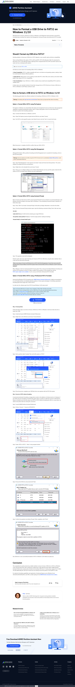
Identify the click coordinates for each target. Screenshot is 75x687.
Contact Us (69, 674)
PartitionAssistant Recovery (23, 669)
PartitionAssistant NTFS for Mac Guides (41, 667)
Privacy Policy (65, 684)
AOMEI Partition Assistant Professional (42, 279)
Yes (51, 583)
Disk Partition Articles (57, 665)
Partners (69, 672)
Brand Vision (70, 667)
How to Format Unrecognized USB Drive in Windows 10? (24, 612)
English (5, 670)
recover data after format (22, 294)
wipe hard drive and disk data (30, 99)
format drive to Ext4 (24, 291)
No (57, 583)
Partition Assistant (21, 665)
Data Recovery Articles (57, 669)
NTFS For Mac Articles (57, 667)
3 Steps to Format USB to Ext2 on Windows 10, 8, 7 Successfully (49, 613)
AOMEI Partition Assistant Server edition (48, 574)
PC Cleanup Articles (57, 672)
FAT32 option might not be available (20, 271)
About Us (69, 665)
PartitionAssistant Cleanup (22, 672)
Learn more (32, 686)
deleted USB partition (53, 157)
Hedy (18, 40)
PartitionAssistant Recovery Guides (41, 669)
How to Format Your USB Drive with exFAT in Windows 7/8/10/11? (24, 623)
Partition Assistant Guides (39, 665)
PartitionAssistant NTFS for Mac (23, 667)
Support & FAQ (70, 669)
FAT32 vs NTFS (24, 66)
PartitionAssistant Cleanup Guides (40, 672)
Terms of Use (70, 684)
